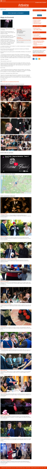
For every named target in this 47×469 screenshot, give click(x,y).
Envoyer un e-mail (21, 35)
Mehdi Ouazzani (4, 441)
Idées (42, 467)
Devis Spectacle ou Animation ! (16, 13)
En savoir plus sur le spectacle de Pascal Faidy (10, 81)
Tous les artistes (36, 35)
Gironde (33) (19, 37)
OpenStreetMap (29, 192)
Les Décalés (3, 396)
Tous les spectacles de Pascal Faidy (24, 40)
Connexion (44, 2)
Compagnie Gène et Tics (5, 285)
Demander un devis (36, 28)
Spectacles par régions (37, 36)
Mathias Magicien (4, 419)
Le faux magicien (3, 392)
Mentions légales (28, 467)
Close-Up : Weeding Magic (5, 437)
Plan (40, 467)
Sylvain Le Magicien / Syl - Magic (6, 374)
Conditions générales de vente (35, 467)
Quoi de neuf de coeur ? (4, 281)
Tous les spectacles (36, 34)
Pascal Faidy (19, 29)
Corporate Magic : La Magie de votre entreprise (8, 258)
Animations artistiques (37, 20)
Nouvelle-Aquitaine (20, 38)
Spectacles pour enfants (37, 22)
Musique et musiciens (37, 21)
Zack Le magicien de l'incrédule (6, 348)
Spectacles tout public (37, 23)
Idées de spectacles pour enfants (38, 41)
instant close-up (3, 326)
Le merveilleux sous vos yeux (5, 303)
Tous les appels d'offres (37, 29)
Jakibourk (3, 330)
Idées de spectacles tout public (38, 40)
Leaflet (25, 192)
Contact (45, 467)
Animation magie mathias (5, 415)
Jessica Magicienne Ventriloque (6, 240)
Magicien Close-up (3, 213)
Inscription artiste (38, 2)
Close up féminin (3, 236)
